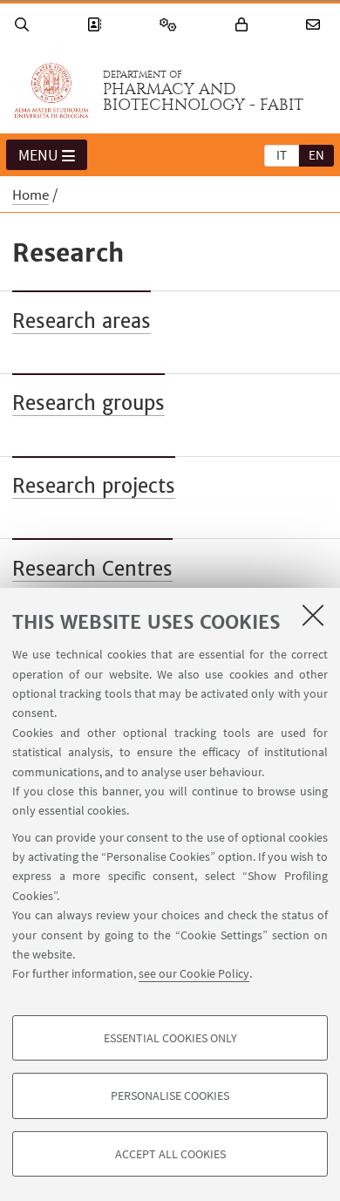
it (281, 155)
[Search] (24, 25)
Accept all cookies (170, 1154)
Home (30, 194)
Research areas (81, 321)
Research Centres (92, 568)
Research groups (88, 403)
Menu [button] (38, 155)
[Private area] (244, 25)
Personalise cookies (170, 1095)
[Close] (313, 615)
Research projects (93, 486)
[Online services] (171, 25)
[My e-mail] (316, 25)
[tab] (281, 154)
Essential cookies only (170, 1038)
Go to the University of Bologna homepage (51, 90)
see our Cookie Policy (194, 973)
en (316, 155)
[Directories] (97, 25)
